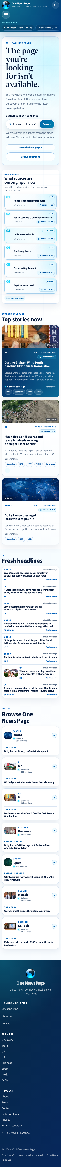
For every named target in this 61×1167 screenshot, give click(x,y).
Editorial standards (12, 1114)
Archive (6, 1023)
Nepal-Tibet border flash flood (18, 27)
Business (24, 831)
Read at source (51, 579)
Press (5, 1102)
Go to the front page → (30, 147)
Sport (17, 863)
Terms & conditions (13, 1125)
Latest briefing (10, 1009)
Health (23, 894)
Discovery (7, 1040)
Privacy (6, 1120)
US (20, 797)
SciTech (23, 925)
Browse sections (30, 157)
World (17, 735)
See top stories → (15, 298)
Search (47, 124)
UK (20, 766)
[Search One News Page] (55, 5)
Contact (6, 1108)
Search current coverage (22, 115)
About (5, 1097)
